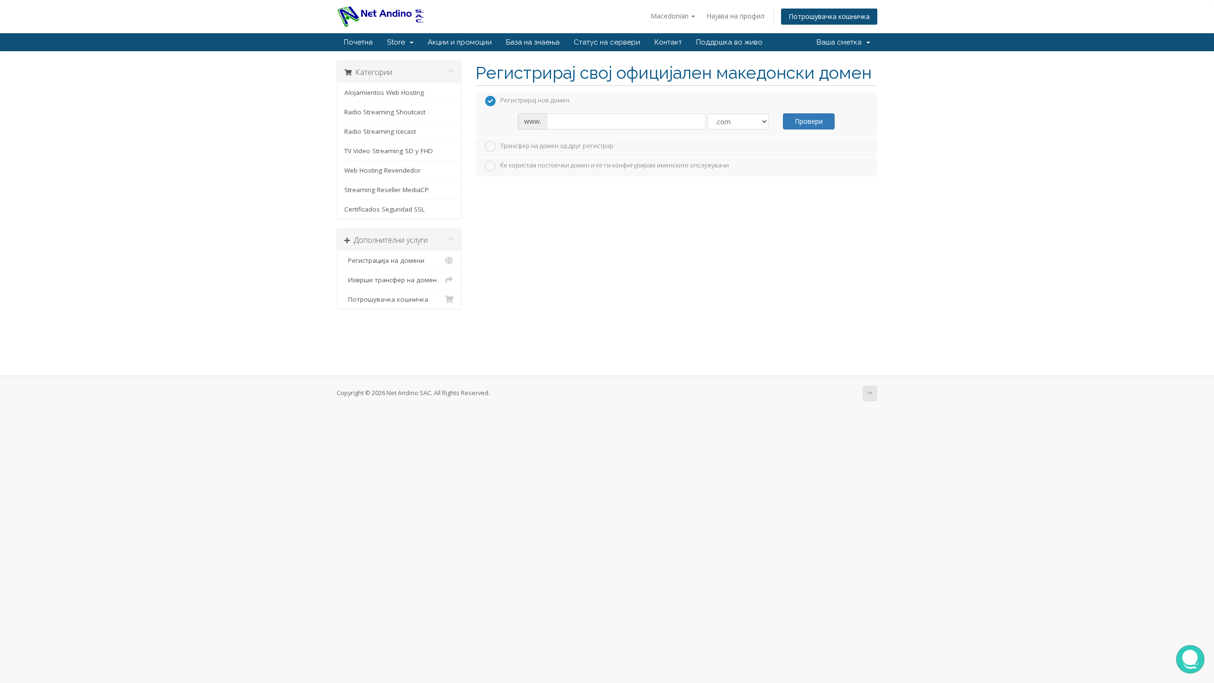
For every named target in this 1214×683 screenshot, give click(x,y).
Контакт (668, 42)
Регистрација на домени (384, 260)
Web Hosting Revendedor (382, 170)
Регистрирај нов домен (535, 100)
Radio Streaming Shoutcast (384, 112)
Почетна (358, 42)
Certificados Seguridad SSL (384, 209)
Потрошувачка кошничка (829, 16)
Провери (809, 121)
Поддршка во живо (729, 42)
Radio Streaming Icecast (380, 131)
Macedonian (670, 15)
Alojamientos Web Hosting (384, 92)
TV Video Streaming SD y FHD (388, 151)
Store (398, 42)
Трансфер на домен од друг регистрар (557, 145)
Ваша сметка (841, 42)
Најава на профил (735, 15)
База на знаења (533, 42)
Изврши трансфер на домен (390, 280)
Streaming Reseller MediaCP (386, 189)
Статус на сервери (607, 42)
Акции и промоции (460, 42)
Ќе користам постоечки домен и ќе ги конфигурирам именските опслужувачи (614, 165)
